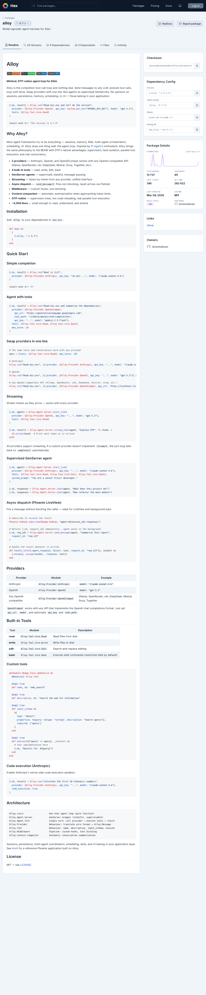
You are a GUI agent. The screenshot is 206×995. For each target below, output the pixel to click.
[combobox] (64, 6)
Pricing (155, 5)
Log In (196, 5)
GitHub (150, 225)
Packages (138, 5)
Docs (169, 5)
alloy (7, 23)
